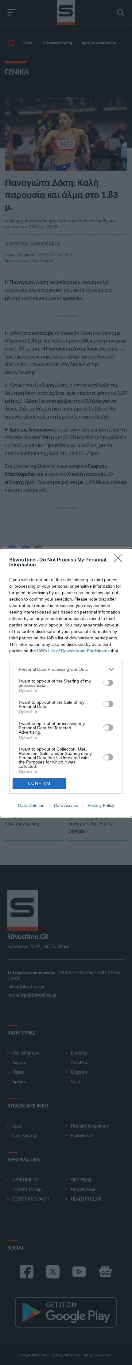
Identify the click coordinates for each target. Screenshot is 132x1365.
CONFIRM (39, 783)
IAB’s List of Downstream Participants (73, 650)
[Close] (120, 560)
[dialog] (66, 682)
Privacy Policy (100, 805)
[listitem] (66, 669)
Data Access (66, 805)
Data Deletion (31, 805)
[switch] (108, 683)
